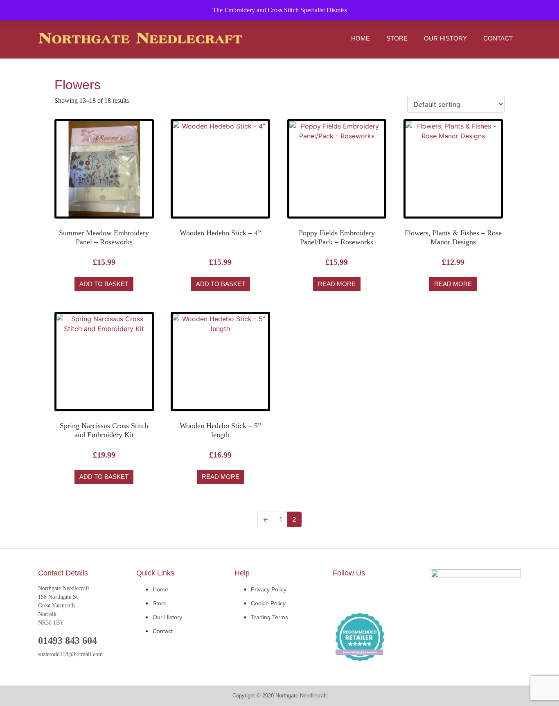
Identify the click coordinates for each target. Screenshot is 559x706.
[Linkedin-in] (367, 594)
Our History (445, 38)
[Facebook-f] (343, 594)
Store (397, 38)
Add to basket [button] (103, 283)
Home (360, 38)
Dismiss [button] (337, 10)
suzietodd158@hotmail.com (70, 654)
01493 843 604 (67, 640)
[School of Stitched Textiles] (360, 638)
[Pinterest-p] (392, 594)
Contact (498, 38)
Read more (337, 283)
